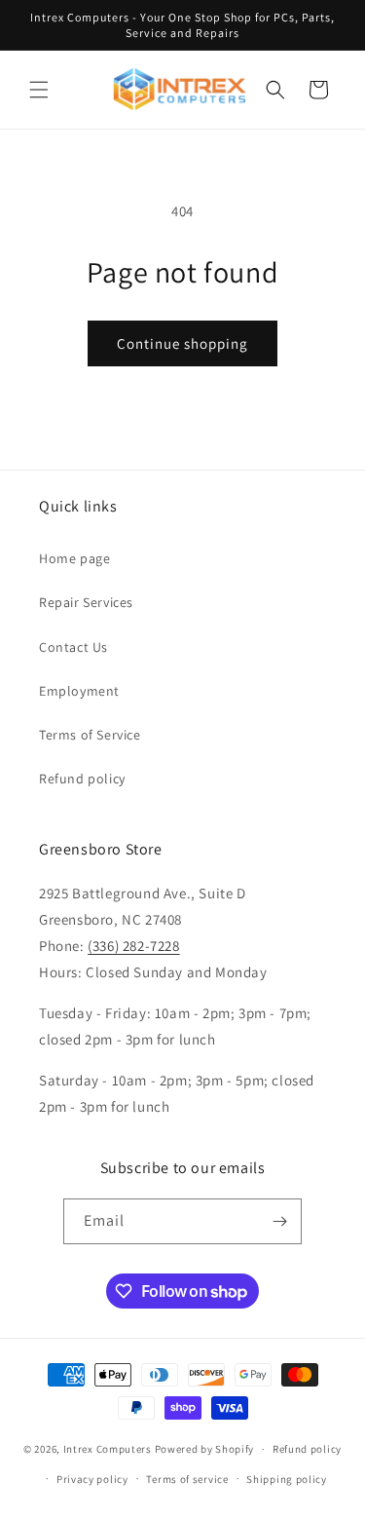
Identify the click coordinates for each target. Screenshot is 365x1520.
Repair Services (86, 602)
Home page (74, 558)
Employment (79, 691)
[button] (39, 89)
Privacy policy (92, 1479)
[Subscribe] (279, 1221)
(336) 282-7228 (133, 945)
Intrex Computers (107, 1449)
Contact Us (73, 647)
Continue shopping (182, 343)
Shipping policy (286, 1479)
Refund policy (82, 778)
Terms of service (187, 1479)
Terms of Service (90, 734)
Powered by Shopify (205, 1449)
